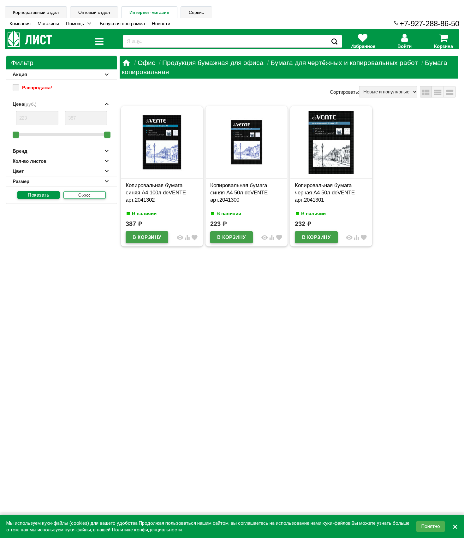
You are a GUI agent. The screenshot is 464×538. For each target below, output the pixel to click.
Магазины (48, 23)
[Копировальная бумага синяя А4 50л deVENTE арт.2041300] (246, 172)
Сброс (84, 195)
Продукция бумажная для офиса (213, 62)
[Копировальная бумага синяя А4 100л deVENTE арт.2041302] (162, 172)
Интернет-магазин (149, 12)
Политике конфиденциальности (147, 530)
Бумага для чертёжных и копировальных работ (344, 62)
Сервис (196, 12)
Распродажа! (37, 87)
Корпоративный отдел (36, 12)
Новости (161, 23)
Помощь (75, 23)
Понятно (430, 526)
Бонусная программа (122, 23)
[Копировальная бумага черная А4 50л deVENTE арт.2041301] (331, 172)
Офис (146, 62)
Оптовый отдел (94, 12)
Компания (20, 23)
